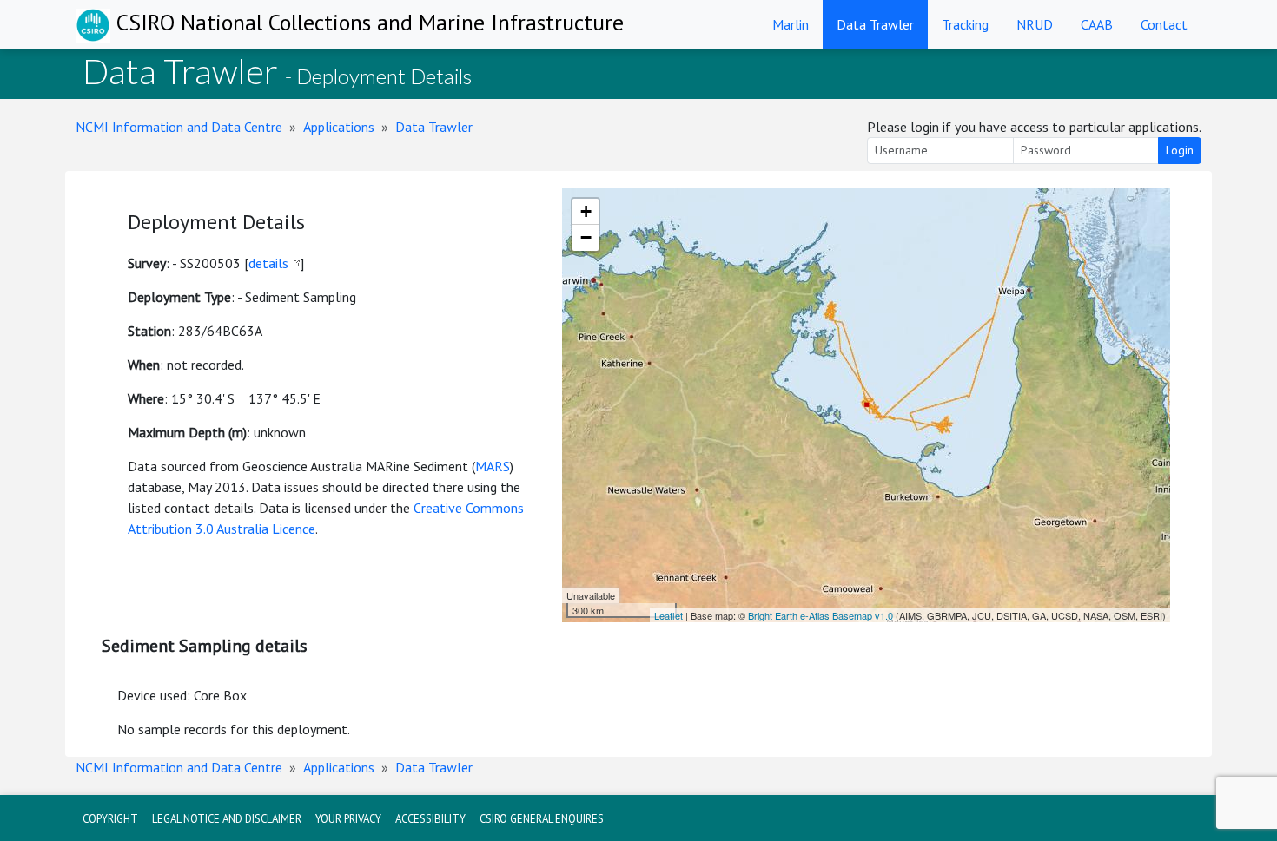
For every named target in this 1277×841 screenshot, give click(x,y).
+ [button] (586, 211)
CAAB (1097, 24)
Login (1180, 150)
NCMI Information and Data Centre (179, 126)
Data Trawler (875, 24)
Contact (1164, 24)
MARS (492, 466)
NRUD (1034, 24)
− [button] (586, 237)
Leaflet (668, 615)
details (268, 263)
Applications (338, 126)
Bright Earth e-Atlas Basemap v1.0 (820, 615)
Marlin (790, 24)
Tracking (965, 24)
